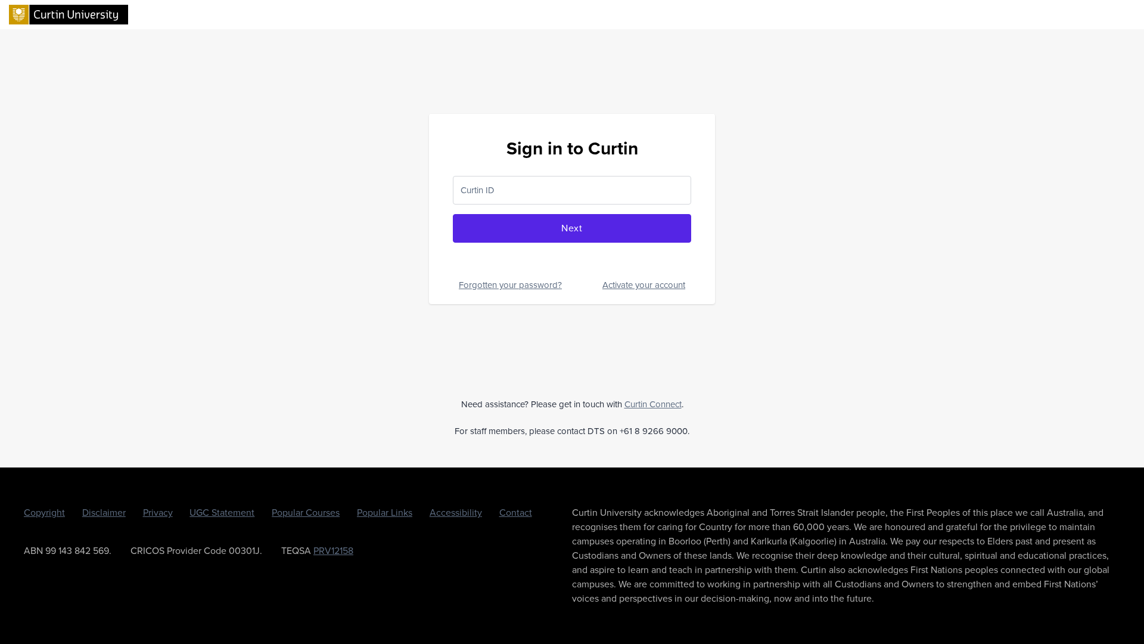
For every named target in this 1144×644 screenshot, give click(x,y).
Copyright (44, 512)
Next (572, 228)
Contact (515, 512)
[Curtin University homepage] (68, 13)
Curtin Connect (653, 404)
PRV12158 (333, 551)
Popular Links (384, 512)
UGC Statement (221, 512)
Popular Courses (306, 512)
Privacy (158, 512)
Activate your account (643, 285)
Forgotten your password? (510, 285)
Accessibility (456, 512)
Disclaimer (104, 512)
